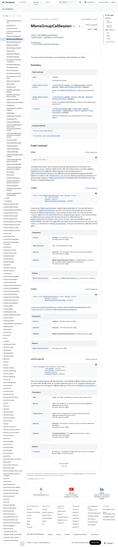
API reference (7, 9)
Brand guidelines (44, 542)
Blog (28, 524)
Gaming (44, 509)
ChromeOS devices (63, 517)
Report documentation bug (109, 513)
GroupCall (36, 109)
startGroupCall (57, 109)
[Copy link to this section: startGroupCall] (45, 359)
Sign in (113, 2)
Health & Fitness (46, 515)
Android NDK (91, 525)
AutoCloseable (58, 37)
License (35, 542)
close (54, 77)
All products (94, 534)
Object (40, 37)
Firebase (67, 534)
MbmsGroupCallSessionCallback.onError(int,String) (50, 219)
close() (34, 215)
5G (43, 524)
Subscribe (95, 543)
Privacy (44, 521)
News (28, 521)
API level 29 (94, 25)
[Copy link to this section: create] (38, 188)
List (73, 109)
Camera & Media (47, 518)
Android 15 (76, 515)
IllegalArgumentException (63, 383)
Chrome (58, 534)
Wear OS (60, 514)
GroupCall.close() (38, 169)
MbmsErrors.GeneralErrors (87, 385)
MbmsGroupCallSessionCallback (70, 87)
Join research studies (109, 520)
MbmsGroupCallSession (68, 90)
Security (29, 515)
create (54, 85)
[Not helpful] (95, 19)
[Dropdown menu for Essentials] (28, 2)
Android (29, 509)
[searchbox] (12, 15)
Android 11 (76, 527)
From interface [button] (46, 136)
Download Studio (93, 522)
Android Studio (104, 2)
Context (60, 85)
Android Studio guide (94, 513)
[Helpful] (93, 19)
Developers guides (93, 516)
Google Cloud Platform (80, 534)
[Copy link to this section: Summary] (43, 65)
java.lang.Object (36, 42)
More (47, 2)
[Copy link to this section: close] (37, 152)
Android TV (60, 523)
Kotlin (89, 29)
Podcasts (29, 527)
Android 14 (76, 518)
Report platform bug (109, 509)
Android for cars (62, 520)
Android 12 (76, 524)
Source (29, 518)
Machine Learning (47, 512)
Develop (36, 2)
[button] (12, 198)
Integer (79, 109)
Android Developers (36, 19)
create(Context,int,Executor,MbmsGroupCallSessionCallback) (71, 176)
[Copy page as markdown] (79, 26)
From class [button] (42, 131)
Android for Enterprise (33, 512)
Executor (89, 85)
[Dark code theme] (96, 157)
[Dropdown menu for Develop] (41, 2)
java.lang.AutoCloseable (51, 136)
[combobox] (68, 2)
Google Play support (109, 517)
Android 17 (76, 509)
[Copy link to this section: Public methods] (49, 146)
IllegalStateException (46, 180)
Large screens (61, 511)
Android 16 (76, 512)
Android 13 (76, 521)
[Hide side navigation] (22, 544)
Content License (78, 473)
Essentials (22, 2)
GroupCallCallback (51, 374)
